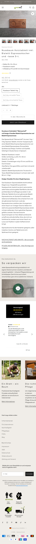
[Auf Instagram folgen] (7, 522)
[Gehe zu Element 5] (26, 41)
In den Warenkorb (18, 117)
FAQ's (4, 434)
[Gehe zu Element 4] (21, 41)
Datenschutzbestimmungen (22, 485)
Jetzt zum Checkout (18, 122)
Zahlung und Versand (9, 459)
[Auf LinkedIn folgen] (25, 522)
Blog (3, 437)
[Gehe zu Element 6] (32, 41)
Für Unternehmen (7, 424)
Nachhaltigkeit (6, 427)
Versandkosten (13, 80)
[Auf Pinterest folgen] (12, 522)
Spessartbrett (7, 47)
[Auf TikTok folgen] (21, 522)
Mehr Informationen (8, 401)
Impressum (5, 446)
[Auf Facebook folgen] (2, 522)
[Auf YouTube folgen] (16, 522)
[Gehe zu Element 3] (15, 41)
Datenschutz (6, 453)
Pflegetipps (5, 431)
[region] (18, 334)
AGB (3, 450)
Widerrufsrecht (7, 456)
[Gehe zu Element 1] (4, 41)
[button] (4, 334)
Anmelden (29, 474)
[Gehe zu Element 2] (9, 41)
